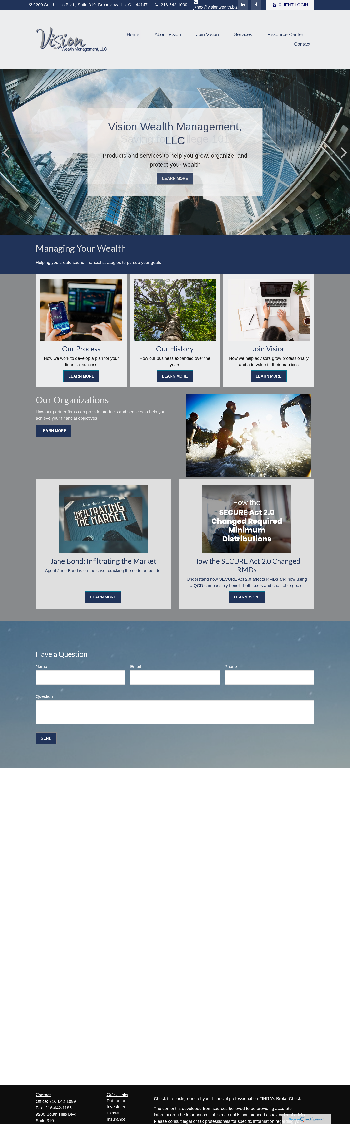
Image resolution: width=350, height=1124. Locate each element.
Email (135, 666)
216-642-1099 (174, 4)
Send (46, 738)
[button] (133, 34)
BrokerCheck (288, 1098)
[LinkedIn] (243, 5)
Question (44, 696)
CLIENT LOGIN (293, 4)
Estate (113, 1113)
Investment (117, 1107)
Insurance (116, 1119)
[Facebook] (256, 5)
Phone (231, 666)
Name (41, 666)
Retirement (117, 1100)
